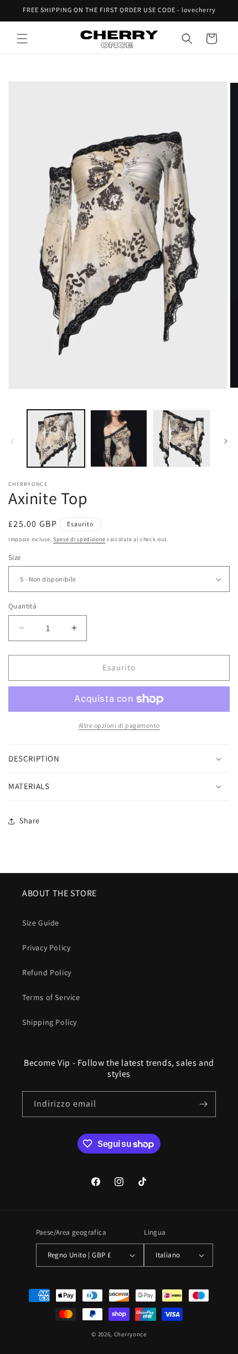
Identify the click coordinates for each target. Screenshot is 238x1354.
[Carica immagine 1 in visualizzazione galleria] (56, 438)
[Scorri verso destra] (226, 441)
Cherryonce (130, 1334)
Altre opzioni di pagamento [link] (119, 725)
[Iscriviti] (203, 1104)
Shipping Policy (49, 1022)
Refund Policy (46, 972)
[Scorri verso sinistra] (12, 441)
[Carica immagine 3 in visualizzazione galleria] (181, 438)
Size (14, 557)
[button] (22, 39)
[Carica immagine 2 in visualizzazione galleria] (119, 438)
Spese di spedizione (79, 539)
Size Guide (40, 923)
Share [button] (29, 821)
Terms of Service (51, 997)
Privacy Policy (46, 948)
